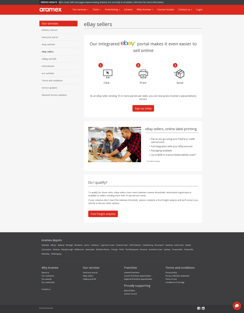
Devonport (159, 245)
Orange (114, 249)
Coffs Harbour (135, 245)
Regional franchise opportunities (138, 279)
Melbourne (79, 249)
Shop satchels (48, 44)
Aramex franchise (131, 272)
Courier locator (165, 9)
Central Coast (122, 245)
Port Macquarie (132, 249)
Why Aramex (144, 9)
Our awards (47, 279)
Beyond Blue (129, 290)
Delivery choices (49, 29)
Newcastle (90, 249)
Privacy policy (171, 272)
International (48, 66)
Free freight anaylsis (103, 214)
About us (45, 272)
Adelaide (45, 245)
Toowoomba (177, 249)
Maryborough (67, 249)
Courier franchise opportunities (137, 275)
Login (199, 9)
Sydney (167, 249)
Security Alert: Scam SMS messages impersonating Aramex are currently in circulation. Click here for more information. (103, 2)
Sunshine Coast (155, 249)
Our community (48, 282)
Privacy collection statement (177, 275)
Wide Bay (46, 254)
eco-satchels (48, 73)
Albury (53, 245)
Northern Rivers (103, 249)
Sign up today (143, 108)
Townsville (188, 249)
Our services (80, 9)
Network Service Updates (54, 94)
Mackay (56, 249)
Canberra (95, 245)
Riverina (143, 249)
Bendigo (69, 245)
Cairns (86, 245)
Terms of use (171, 279)
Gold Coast (179, 245)
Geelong (169, 245)
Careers (128, 9)
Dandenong (148, 245)
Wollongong (56, 254)
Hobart (188, 245)
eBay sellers (48, 51)
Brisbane (78, 245)
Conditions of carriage (174, 282)
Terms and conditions (52, 80)
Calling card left (49, 58)
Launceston (47, 249)
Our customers (48, 275)
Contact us (184, 9)
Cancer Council (130, 293)
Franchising (111, 9)
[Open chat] (237, 306)
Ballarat (61, 245)
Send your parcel (50, 37)
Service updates (49, 87)
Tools (95, 9)
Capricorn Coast (107, 245)
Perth (121, 249)
